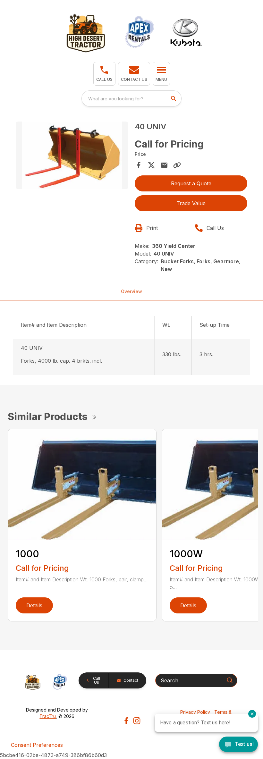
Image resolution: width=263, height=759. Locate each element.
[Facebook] (126, 721)
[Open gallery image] (72, 155)
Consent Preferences (37, 745)
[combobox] (131, 98)
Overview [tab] (131, 291)
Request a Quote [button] (191, 183)
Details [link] (34, 605)
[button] (104, 74)
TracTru (47, 716)
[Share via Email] (164, 165)
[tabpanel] (72, 156)
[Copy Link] (177, 165)
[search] (174, 98)
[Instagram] (137, 721)
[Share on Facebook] (138, 165)
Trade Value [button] (191, 203)
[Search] (229, 680)
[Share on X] (151, 165)
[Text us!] (238, 745)
